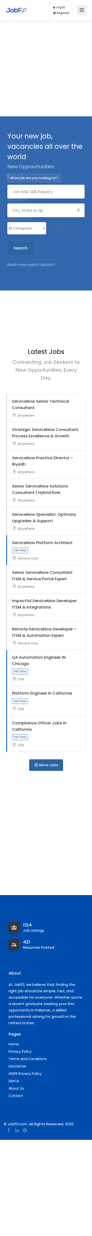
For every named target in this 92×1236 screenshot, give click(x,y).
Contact (16, 1095)
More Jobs (48, 765)
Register (62, 13)
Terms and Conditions (28, 1058)
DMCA (14, 1081)
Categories (19, 215)
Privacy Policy (20, 1051)
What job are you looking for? (34, 178)
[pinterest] (25, 1131)
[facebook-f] (9, 1131)
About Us (16, 1088)
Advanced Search (27, 271)
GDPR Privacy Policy (25, 1073)
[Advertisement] (46, 68)
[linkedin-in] (17, 1131)
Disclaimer (17, 1066)
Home (14, 1044)
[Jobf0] (16, 7)
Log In (60, 7)
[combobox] (61, 228)
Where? (16, 196)
